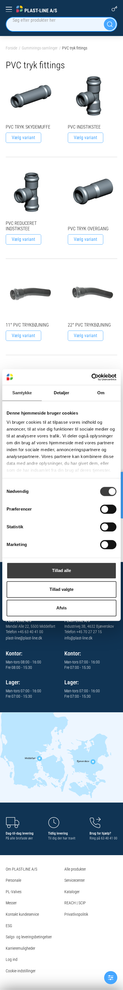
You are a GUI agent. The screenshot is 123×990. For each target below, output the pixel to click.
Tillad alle (61, 570)
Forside (11, 48)
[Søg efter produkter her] (110, 24)
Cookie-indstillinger (20, 971)
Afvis (61, 607)
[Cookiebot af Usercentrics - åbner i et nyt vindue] (91, 377)
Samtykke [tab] (22, 392)
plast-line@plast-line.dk (24, 638)
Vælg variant (23, 137)
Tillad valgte (61, 589)
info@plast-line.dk (78, 638)
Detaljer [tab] (62, 392)
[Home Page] (36, 9)
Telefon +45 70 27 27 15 (83, 631)
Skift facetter (110, 977)
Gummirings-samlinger (39, 48)
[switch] (108, 509)
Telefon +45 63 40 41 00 (24, 631)
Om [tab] (100, 392)
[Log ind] (114, 8)
